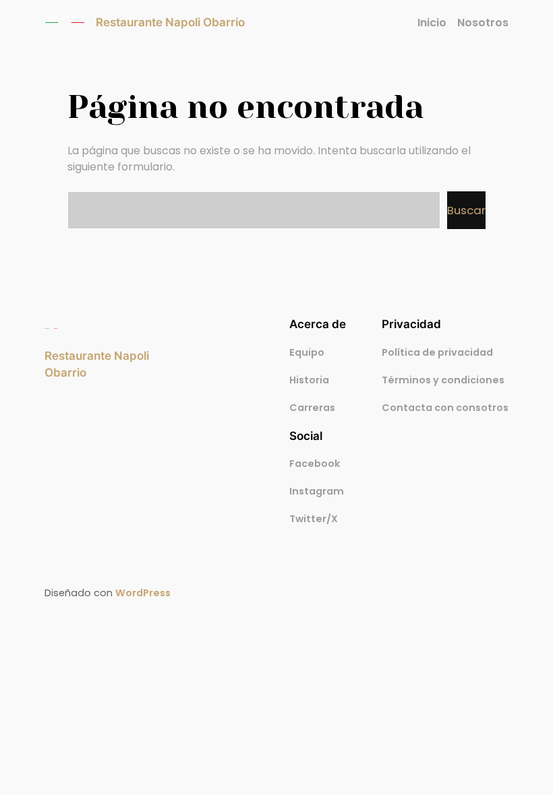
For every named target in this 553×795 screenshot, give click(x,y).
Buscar (466, 210)
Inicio (431, 22)
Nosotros (482, 22)
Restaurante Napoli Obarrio (170, 22)
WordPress (143, 593)
